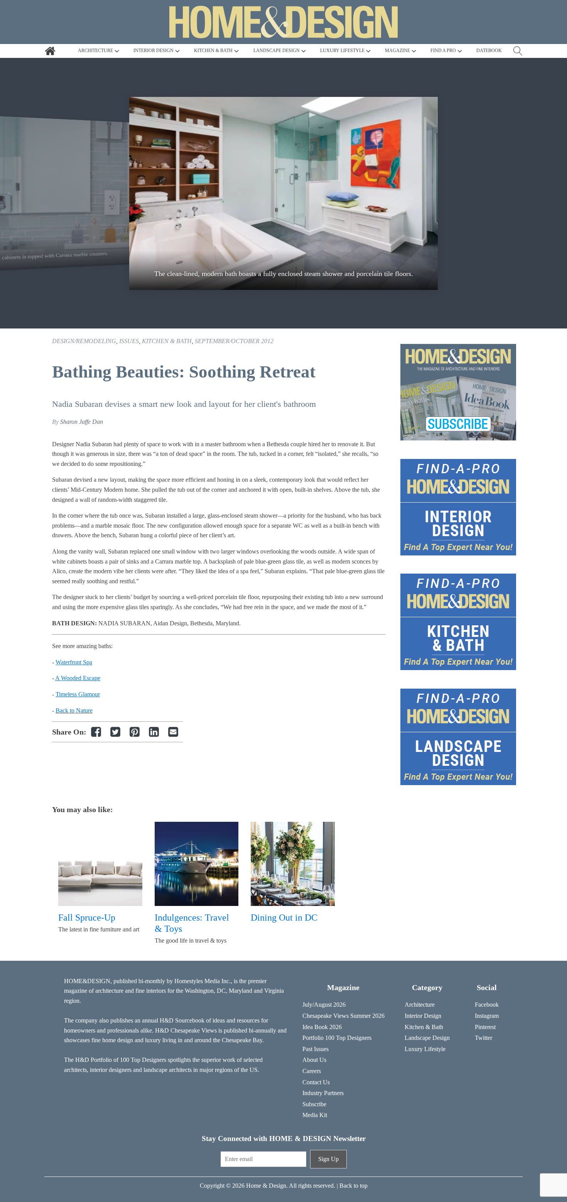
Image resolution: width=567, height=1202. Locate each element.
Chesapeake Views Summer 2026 (343, 1015)
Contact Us (316, 1082)
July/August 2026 (324, 1004)
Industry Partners (323, 1093)
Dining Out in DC (284, 918)
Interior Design (423, 1015)
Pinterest (485, 1027)
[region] (283, 193)
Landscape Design (427, 1037)
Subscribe (314, 1104)
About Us (314, 1059)
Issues (129, 341)
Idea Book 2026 (322, 1027)
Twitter (483, 1037)
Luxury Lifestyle (425, 1049)
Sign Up (328, 1159)
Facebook (487, 1004)
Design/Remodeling (84, 341)
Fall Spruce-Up (86, 918)
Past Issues (315, 1049)
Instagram (487, 1015)
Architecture (420, 1004)
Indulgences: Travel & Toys (192, 923)
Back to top (353, 1185)
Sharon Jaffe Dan (81, 421)
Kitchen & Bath (167, 341)
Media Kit (314, 1115)
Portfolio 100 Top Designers (336, 1037)
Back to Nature (74, 710)
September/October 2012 (234, 341)
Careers (311, 1071)
